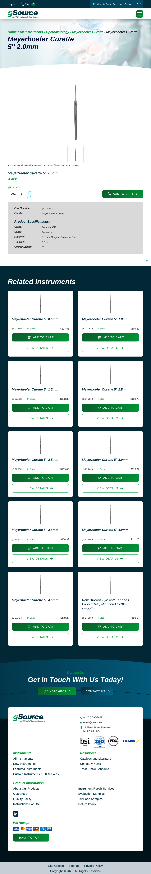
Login (11, 4)
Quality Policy (22, 798)
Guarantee (20, 793)
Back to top (29, 837)
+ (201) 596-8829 (92, 717)
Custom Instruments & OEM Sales (36, 774)
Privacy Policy (93, 865)
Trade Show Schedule (94, 769)
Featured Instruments (27, 769)
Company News (90, 763)
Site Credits (56, 865)
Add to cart (122, 193)
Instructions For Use (26, 804)
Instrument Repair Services (96, 788)
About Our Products (26, 788)
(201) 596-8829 (55, 691)
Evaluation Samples (91, 793)
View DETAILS (37, 348)
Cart (29, 4)
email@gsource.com (94, 722)
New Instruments (24, 763)
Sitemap (74, 865)
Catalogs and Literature (95, 758)
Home (12, 32)
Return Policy (87, 804)
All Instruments (31, 32)
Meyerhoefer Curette (87, 32)
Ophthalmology (57, 32)
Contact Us (95, 691)
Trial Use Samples (90, 798)
